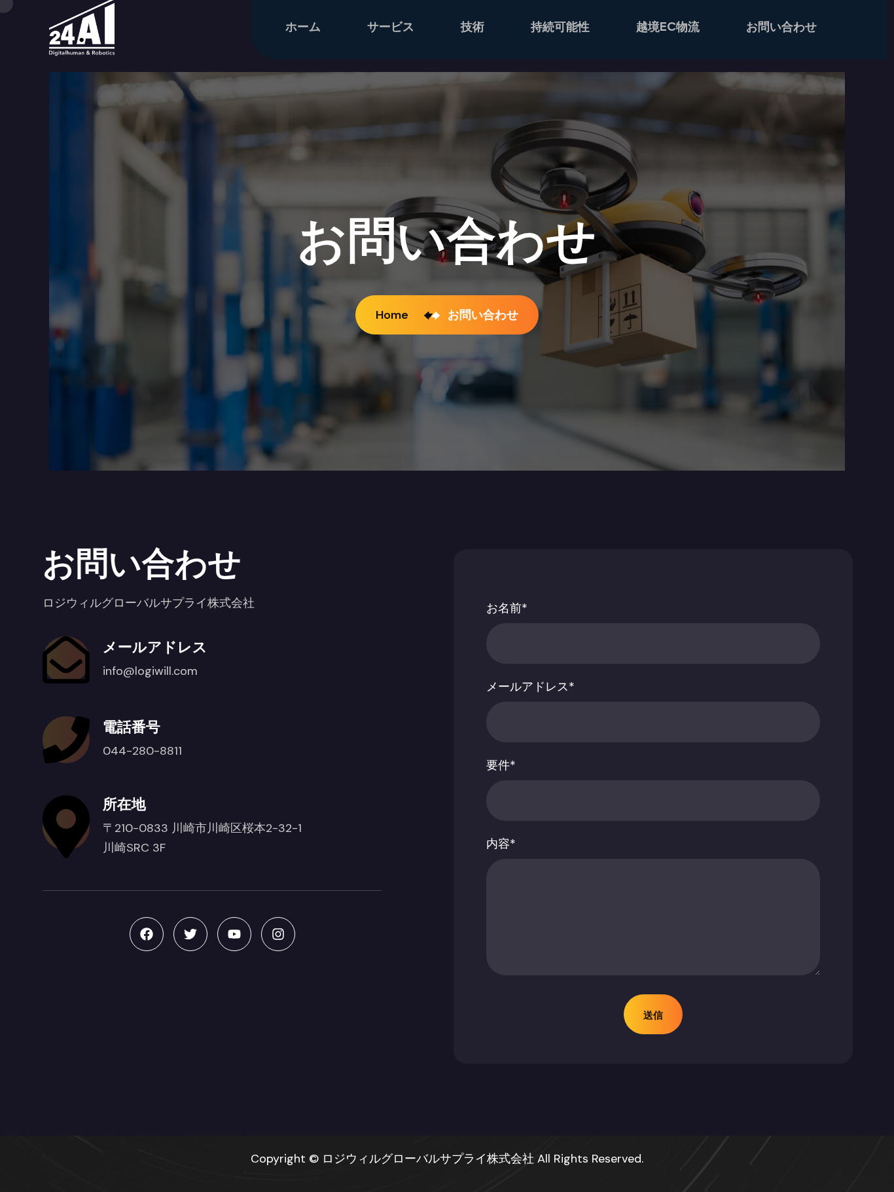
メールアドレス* (530, 687)
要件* (501, 765)
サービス (390, 25)
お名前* (506, 608)
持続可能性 (560, 25)
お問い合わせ (781, 25)
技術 (472, 25)
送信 (653, 1014)
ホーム (303, 25)
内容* (501, 844)
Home (395, 315)
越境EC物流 (668, 25)
